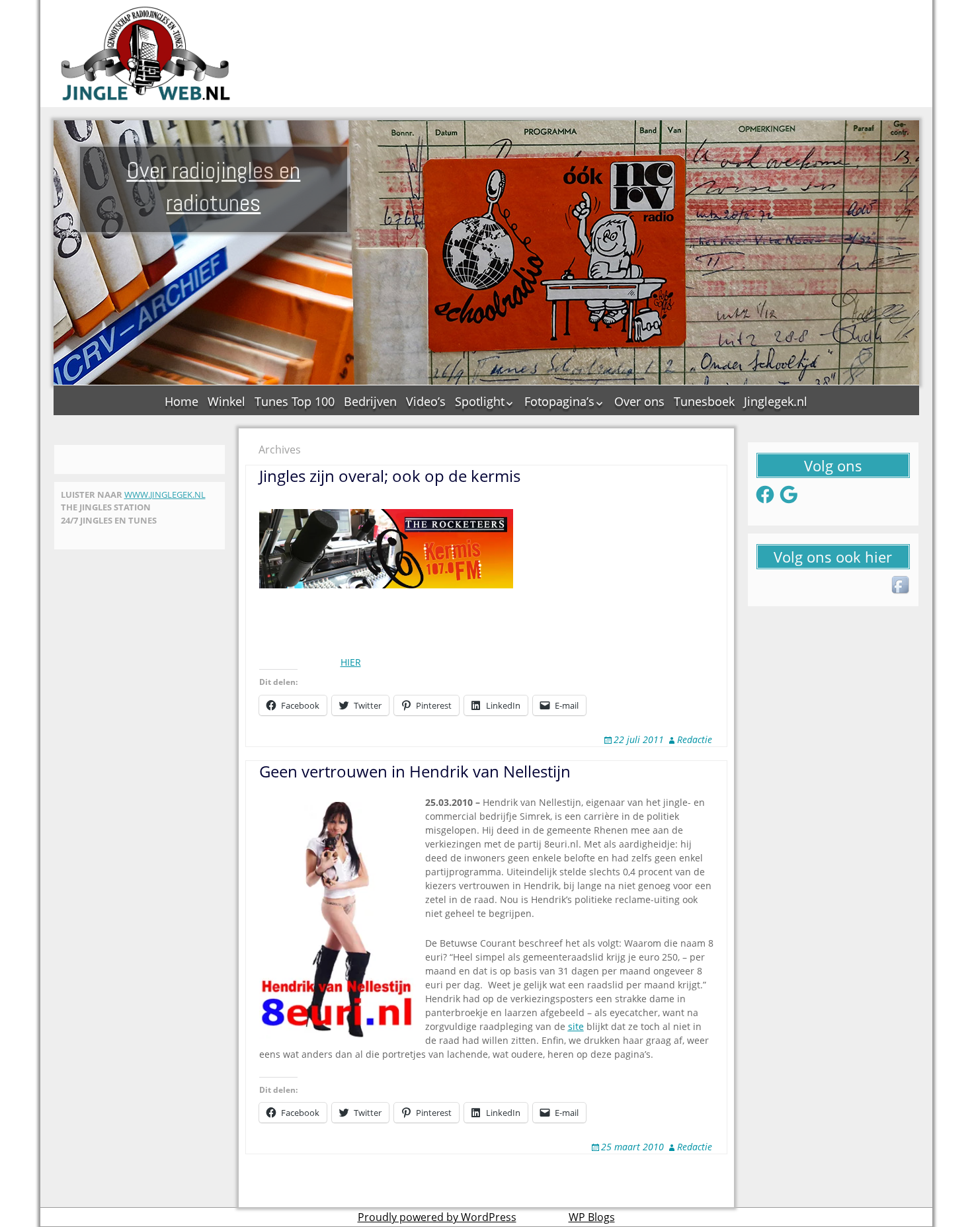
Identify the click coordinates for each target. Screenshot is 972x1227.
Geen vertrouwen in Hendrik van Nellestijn (415, 771)
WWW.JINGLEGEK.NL (165, 494)
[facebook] (901, 585)
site (576, 1026)
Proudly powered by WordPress (437, 1217)
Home (181, 401)
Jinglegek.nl (775, 401)
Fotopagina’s (559, 401)
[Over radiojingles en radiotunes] (146, 53)
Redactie (694, 739)
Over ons (639, 401)
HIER (351, 662)
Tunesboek (704, 401)
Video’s (426, 401)
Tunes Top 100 (295, 401)
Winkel (226, 401)
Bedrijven (370, 401)
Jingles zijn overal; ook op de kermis (389, 476)
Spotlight (480, 401)
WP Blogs (592, 1217)
